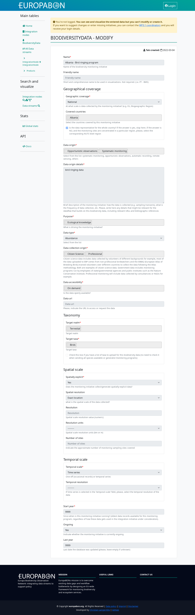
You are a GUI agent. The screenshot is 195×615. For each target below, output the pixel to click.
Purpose (68, 216)
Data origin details (73, 164)
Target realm (73, 322)
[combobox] (114, 117)
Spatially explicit (74, 377)
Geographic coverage (77, 96)
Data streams (30, 105)
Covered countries (76, 111)
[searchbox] (80, 118)
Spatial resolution (75, 392)
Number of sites (74, 438)
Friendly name (71, 72)
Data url (67, 298)
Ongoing (68, 524)
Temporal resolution (77, 482)
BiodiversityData (31, 43)
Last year (68, 539)
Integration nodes (30, 33)
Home (28, 25)
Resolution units (74, 422)
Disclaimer (133, 606)
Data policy (111, 606)
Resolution (71, 407)
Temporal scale (74, 466)
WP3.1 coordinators (150, 25)
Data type (68, 232)
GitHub (115, 610)
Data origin (69, 145)
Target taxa (72, 338)
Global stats (31, 126)
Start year (68, 506)
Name (66, 57)
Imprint (122, 606)
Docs (28, 146)
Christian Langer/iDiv (100, 610)
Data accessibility (72, 282)
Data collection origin (75, 247)
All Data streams (28, 50)
